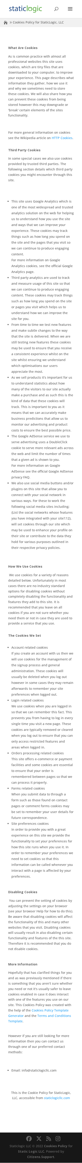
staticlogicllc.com (57, 1098)
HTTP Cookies (62, 138)
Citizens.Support (40, 1157)
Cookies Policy (55, 1146)
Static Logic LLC (31, 1151)
